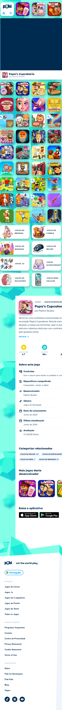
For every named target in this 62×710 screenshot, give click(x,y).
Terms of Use (11, 655)
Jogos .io (9, 592)
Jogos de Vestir (12, 609)
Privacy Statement (13, 644)
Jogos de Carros (12, 587)
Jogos (38, 302)
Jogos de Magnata (49, 459)
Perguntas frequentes (15, 628)
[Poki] (7, 6)
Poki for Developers (14, 674)
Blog (7, 685)
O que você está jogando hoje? (10, 13)
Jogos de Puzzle (12, 603)
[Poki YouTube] (22, 699)
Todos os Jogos (12, 614)
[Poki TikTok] (7, 699)
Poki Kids (9, 679)
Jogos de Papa (27, 459)
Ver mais (22, 337)
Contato (8, 633)
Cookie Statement (13, 650)
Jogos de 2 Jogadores (15, 598)
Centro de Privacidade (15, 639)
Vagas (7, 690)
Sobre (7, 668)
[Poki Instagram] (14, 699)
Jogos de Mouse (29, 454)
